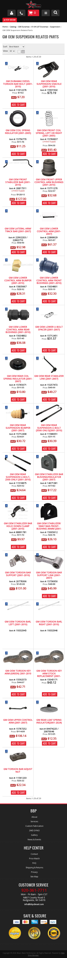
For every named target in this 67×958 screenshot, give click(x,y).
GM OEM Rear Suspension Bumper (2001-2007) (18, 428)
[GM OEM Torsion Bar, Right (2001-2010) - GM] (39, 604)
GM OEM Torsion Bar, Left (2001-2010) (18, 623)
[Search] (55, 13)
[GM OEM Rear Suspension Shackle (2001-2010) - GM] (39, 63)
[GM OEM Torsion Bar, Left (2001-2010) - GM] (8, 604)
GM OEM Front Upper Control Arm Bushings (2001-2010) (48, 182)
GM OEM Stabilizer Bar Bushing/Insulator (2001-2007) (49, 477)
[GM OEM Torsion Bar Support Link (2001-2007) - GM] (39, 554)
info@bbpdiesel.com (34, 904)
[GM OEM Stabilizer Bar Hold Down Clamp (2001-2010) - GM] (8, 505)
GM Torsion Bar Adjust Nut (18, 770)
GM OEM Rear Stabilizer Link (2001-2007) (49, 377)
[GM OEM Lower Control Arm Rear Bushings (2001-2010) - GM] (8, 309)
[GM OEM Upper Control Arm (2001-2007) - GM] (8, 702)
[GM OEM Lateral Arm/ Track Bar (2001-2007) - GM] (8, 210)
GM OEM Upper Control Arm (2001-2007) (18, 721)
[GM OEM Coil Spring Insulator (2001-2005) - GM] (8, 112)
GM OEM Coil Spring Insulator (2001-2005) (18, 131)
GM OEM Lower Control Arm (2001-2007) (49, 231)
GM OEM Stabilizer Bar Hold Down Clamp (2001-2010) (18, 526)
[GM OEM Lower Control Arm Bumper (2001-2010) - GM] (8, 260)
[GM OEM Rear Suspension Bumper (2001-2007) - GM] (8, 407)
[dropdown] (46, 13)
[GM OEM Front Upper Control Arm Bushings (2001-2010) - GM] (39, 161)
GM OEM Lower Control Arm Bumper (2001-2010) (17, 280)
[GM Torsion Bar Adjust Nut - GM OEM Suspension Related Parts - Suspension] (18, 757)
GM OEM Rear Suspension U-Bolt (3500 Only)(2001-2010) (49, 428)
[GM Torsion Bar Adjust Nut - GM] (8, 751)
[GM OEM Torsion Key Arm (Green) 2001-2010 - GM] (8, 653)
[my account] (11, 13)
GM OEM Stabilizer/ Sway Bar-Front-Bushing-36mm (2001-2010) (49, 526)
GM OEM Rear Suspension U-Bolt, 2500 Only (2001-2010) (18, 477)
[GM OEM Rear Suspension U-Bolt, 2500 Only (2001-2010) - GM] (8, 456)
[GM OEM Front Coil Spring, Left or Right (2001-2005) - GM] (39, 112)
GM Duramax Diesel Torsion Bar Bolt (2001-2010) (18, 84)
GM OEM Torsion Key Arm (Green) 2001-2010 (18, 672)
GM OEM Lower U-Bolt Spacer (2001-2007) (49, 328)
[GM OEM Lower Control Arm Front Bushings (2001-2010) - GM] (39, 260)
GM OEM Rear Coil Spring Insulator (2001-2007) (18, 379)
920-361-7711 (34, 890)
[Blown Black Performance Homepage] (33, 5)
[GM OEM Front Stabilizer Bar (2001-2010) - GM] (8, 161)
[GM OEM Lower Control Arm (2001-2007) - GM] (39, 210)
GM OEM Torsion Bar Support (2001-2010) (18, 574)
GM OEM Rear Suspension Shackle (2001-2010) (49, 84)
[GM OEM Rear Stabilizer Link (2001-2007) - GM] (39, 358)
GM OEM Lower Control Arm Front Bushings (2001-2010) (49, 280)
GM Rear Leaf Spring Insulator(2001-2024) (49, 721)
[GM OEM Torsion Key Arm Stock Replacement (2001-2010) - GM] (39, 653)
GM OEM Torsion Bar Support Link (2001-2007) (49, 575)
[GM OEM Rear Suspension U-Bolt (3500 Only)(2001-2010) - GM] (39, 407)
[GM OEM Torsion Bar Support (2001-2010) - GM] (8, 554)
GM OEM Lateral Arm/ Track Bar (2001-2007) (18, 230)
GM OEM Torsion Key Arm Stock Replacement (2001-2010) (49, 673)
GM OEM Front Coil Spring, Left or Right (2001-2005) (49, 133)
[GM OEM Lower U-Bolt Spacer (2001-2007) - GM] (39, 309)
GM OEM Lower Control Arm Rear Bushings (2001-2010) (18, 330)
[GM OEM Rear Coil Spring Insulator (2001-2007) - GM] (8, 358)
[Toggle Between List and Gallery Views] (21, 51)
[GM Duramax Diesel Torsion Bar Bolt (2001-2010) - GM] (8, 63)
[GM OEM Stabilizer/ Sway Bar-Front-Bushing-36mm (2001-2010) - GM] (39, 505)
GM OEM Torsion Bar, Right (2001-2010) (49, 623)
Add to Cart (18, 105)
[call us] (21, 13)
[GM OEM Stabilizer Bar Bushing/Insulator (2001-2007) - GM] (39, 456)
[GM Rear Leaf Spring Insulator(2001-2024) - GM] (39, 702)
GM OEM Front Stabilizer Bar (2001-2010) (18, 182)
